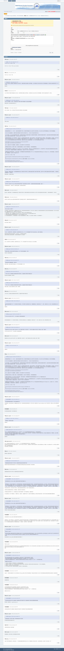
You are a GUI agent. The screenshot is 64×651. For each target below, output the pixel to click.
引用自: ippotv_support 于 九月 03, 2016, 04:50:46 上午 (13, 128)
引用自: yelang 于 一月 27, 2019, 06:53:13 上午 (12, 460)
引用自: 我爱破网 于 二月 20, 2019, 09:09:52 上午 (12, 399)
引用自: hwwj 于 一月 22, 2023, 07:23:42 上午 (12, 117)
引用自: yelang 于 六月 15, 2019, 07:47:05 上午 (12, 271)
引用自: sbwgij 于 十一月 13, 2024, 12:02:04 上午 (12, 100)
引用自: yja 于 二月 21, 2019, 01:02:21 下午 (12, 345)
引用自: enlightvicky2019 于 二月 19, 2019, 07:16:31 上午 (13, 429)
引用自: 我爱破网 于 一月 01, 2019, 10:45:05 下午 (12, 478)
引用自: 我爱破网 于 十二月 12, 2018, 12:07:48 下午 (13, 598)
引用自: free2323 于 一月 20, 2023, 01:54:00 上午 (12, 169)
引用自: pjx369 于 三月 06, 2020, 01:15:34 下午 (12, 206)
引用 (58, 69)
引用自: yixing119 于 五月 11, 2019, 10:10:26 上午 (13, 300)
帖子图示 (12, 32)
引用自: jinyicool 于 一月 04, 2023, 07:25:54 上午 (12, 181)
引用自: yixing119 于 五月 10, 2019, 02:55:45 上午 (13, 327)
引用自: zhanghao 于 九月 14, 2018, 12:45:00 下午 (13, 616)
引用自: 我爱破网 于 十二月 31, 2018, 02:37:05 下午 (13, 529)
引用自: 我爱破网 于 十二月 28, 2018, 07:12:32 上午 (13, 555)
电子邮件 (12, 29)
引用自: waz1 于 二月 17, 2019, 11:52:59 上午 (12, 418)
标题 (11, 31)
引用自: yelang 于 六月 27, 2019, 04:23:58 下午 (12, 260)
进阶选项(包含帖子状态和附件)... (17, 47)
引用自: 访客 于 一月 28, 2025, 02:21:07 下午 (12, 82)
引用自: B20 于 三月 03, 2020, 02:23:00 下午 (12, 229)
